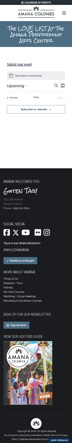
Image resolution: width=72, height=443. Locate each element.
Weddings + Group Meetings (19, 296)
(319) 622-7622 (21, 208)
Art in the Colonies (13, 292)
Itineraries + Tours (13, 283)
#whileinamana (16, 250)
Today (36, 97)
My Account (10, 435)
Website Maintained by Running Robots (40, 439)
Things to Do (10, 278)
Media (46, 435)
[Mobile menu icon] (64, 13)
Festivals (8, 287)
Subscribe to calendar (34, 109)
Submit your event (19, 64)
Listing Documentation (30, 435)
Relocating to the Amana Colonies (22, 300)
